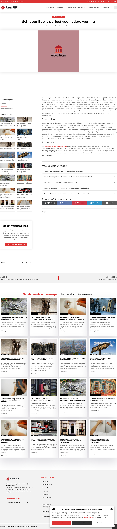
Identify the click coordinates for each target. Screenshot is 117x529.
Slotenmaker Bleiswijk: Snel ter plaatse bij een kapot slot (12, 359)
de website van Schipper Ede (56, 146)
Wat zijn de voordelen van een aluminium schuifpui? (79, 171)
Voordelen (4, 103)
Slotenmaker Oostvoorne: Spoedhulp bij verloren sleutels (7, 137)
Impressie (4, 106)
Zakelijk (93, 354)
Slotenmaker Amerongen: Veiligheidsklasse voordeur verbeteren (7, 208)
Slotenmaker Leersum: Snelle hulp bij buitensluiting (14, 318)
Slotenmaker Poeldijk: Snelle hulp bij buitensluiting (103, 399)
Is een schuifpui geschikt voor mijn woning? (79, 182)
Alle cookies (61, 523)
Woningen (5, 314)
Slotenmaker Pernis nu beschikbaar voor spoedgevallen (6, 183)
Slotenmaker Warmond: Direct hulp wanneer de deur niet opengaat (6, 196)
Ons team (46, 494)
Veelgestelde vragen (7, 108)
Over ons (45, 491)
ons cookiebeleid (88, 517)
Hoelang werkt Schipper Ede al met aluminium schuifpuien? (79, 188)
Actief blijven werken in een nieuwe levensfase (100, 359)
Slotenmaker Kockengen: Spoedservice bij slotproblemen (24, 125)
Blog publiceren (94, 8)
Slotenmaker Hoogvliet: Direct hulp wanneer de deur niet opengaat (6, 171)
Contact (106, 8)
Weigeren (82, 523)
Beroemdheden (47, 484)
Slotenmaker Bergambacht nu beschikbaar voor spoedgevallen (24, 196)
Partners (60, 8)
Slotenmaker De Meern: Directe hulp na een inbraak (42, 359)
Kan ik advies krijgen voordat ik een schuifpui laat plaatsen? (79, 194)
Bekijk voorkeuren (102, 523)
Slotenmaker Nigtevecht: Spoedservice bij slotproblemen (23, 171)
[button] (111, 509)
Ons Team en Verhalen (75, 8)
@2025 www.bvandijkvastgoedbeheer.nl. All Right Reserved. (18, 526)
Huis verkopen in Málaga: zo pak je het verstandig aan (73, 359)
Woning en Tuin (58, 17)
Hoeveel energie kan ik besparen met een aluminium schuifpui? (79, 177)
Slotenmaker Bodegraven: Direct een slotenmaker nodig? (24, 137)
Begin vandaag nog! (16, 225)
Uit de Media (49, 8)
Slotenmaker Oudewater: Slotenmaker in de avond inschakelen (24, 208)
